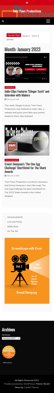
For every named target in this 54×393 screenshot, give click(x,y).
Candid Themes (31, 387)
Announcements (12, 160)
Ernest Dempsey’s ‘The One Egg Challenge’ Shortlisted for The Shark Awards (25, 168)
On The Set (12, 231)
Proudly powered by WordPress (19, 383)
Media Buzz (10, 87)
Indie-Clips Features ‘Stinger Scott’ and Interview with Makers (27, 93)
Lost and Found (14, 221)
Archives (6, 334)
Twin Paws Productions (27, 11)
